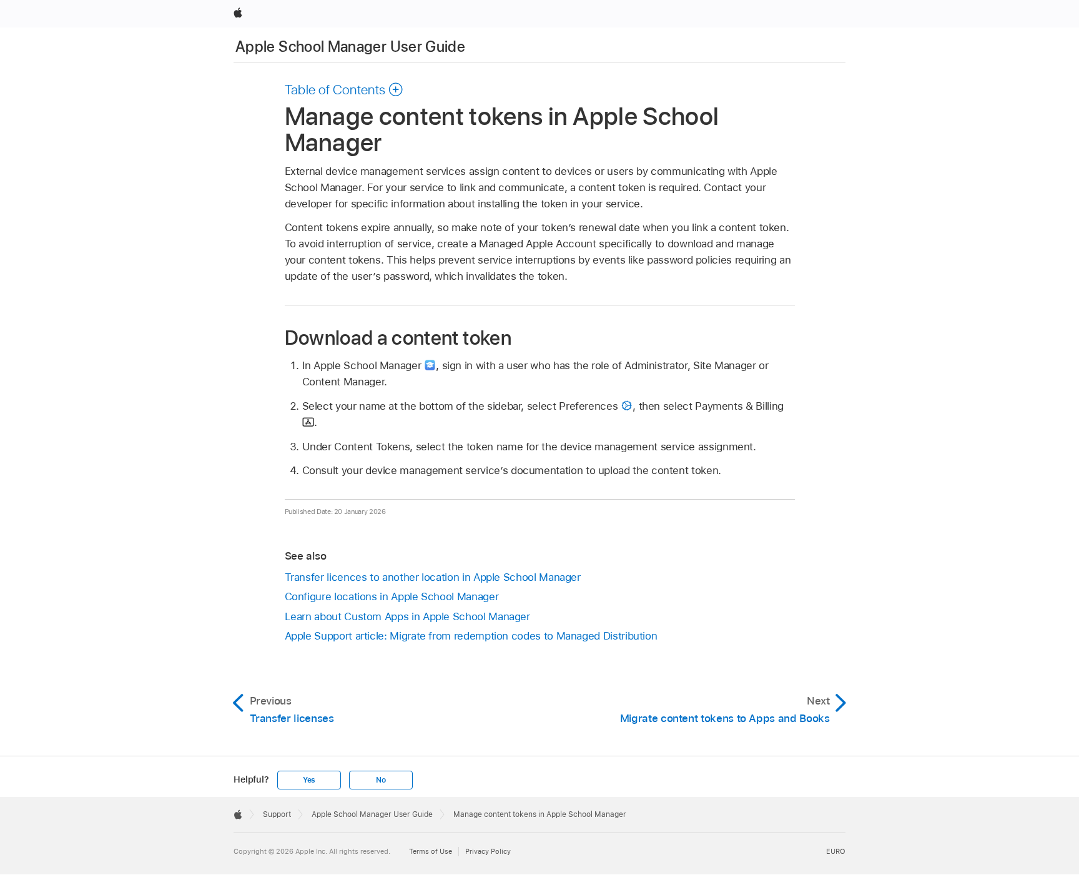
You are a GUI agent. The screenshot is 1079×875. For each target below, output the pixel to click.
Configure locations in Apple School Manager (392, 596)
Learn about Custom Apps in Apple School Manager (407, 616)
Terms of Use (430, 851)
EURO (835, 851)
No (381, 780)
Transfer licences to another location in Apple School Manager (433, 577)
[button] (344, 89)
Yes (309, 780)
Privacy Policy (488, 851)
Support (277, 814)
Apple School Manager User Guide (350, 46)
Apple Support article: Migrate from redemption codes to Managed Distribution (471, 636)
